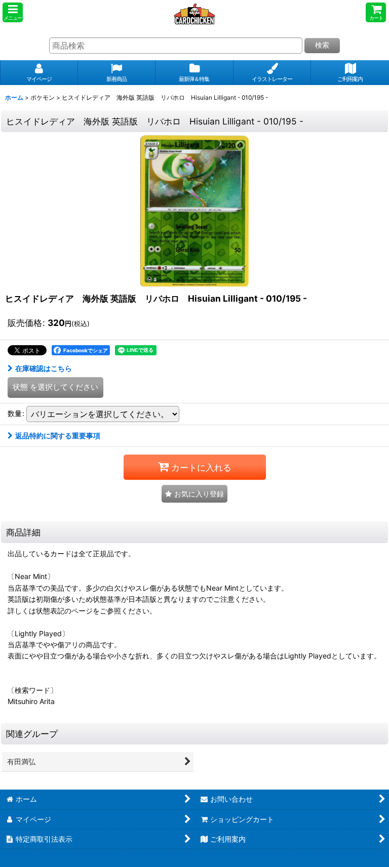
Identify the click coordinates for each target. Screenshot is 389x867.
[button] (13, 12)
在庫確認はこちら (43, 368)
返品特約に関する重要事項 (57, 435)
